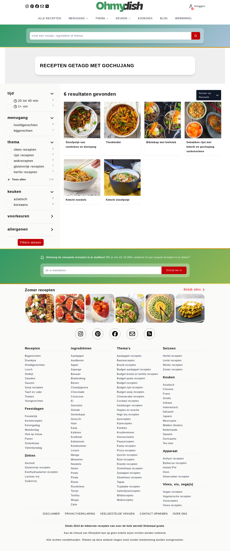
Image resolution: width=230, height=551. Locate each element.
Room (74, 482)
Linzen (75, 450)
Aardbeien (77, 360)
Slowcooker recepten (176, 476)
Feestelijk (31, 416)
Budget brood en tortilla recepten (137, 374)
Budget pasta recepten (131, 378)
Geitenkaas (78, 414)
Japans (167, 416)
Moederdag (32, 429)
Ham (74, 423)
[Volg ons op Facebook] (37, 6)
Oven (166, 472)
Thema (100, 18)
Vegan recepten (173, 492)
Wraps (75, 500)
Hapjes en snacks (128, 410)
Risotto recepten (127, 464)
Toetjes (29, 396)
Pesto (74, 473)
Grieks (167, 398)
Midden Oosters (173, 425)
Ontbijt (29, 374)
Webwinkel (183, 18)
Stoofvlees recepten (129, 477)
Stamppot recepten (129, 473)
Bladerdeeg (78, 378)
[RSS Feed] (47, 6)
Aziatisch (168, 384)
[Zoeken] (195, 36)
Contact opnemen (154, 513)
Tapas (120, 482)
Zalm (74, 504)
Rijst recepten (125, 459)
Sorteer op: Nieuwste (205, 95)
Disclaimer (51, 513)
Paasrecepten (125, 441)
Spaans (167, 434)
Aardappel (77, 356)
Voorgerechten (34, 401)
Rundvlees (77, 486)
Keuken (121, 18)
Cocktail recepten (128, 401)
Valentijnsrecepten (128, 491)
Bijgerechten (33, 356)
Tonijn (75, 491)
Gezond (30, 463)
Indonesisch (170, 407)
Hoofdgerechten (35, 365)
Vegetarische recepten (177, 496)
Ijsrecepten (124, 419)
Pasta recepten (126, 446)
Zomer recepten (173, 369)
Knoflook (76, 437)
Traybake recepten (128, 486)
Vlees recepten (172, 505)
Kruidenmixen (125, 432)
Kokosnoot (77, 441)
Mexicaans (169, 420)
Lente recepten (172, 360)
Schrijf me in (174, 270)
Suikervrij (31, 481)
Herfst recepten (172, 356)
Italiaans (168, 411)
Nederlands (170, 429)
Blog (164, 18)
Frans (166, 393)
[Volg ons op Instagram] (27, 6)
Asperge (76, 369)
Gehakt (75, 410)
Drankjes (30, 360)
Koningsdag (32, 425)
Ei (72, 401)
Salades (30, 378)
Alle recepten (49, 18)
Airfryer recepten (173, 458)
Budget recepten (127, 383)
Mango (75, 455)
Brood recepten (126, 365)
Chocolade (77, 392)
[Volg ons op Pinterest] (32, 6)
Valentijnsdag (33, 447)
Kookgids (145, 18)
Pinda (74, 477)
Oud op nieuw (33, 434)
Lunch (29, 369)
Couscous (77, 396)
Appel (74, 365)
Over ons (180, 513)
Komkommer (78, 446)
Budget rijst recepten (130, 387)
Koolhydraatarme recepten (41, 472)
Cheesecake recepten (130, 396)
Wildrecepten (125, 495)
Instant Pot (169, 467)
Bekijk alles (193, 289)
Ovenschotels (125, 437)
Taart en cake (33, 392)
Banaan (76, 374)
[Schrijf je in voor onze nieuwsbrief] (42, 6)
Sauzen (29, 383)
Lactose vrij (32, 476)
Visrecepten (170, 500)
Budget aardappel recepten (134, 369)
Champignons (79, 387)
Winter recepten (173, 365)
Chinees (168, 389)
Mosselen (77, 459)
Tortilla (75, 495)
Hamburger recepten (130, 405)
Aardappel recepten (129, 356)
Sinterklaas (32, 443)
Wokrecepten (125, 500)
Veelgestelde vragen (117, 513)
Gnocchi (76, 419)
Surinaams (169, 438)
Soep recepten (34, 387)
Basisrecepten (126, 360)
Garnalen (76, 405)
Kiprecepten (124, 423)
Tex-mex (168, 443)
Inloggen (199, 6)
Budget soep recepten (130, 392)
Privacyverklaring (80, 513)
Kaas (74, 428)
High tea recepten (128, 414)
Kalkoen (76, 432)
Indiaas (167, 402)
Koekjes (122, 428)
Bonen (75, 383)
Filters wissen (30, 242)
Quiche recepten (127, 455)
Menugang (77, 18)
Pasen (29, 438)
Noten (74, 468)
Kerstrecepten (33, 420)
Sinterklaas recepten (130, 468)
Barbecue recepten (175, 463)
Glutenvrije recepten (37, 467)
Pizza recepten (126, 450)
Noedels (76, 464)
